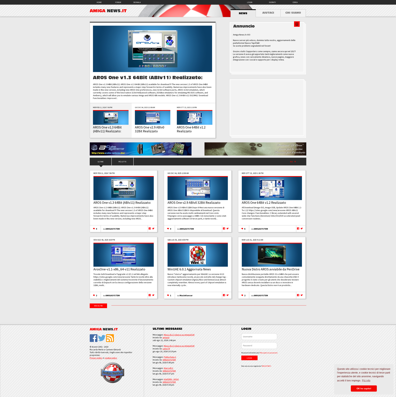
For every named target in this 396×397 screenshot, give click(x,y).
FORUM (118, 2)
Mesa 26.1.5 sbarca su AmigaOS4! (179, 334)
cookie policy (111, 357)
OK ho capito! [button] (364, 388)
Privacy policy (96, 357)
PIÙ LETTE (122, 161)
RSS (291, 161)
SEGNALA (137, 2)
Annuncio (244, 26)
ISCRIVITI (272, 2)
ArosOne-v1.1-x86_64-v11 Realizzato (119, 269)
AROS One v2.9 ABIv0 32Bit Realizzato (194, 202)
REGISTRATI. (266, 366)
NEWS (243, 13)
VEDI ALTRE (98, 306)
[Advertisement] (267, 107)
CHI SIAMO (293, 13)
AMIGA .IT (108, 11)
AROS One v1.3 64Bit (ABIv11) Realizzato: (148, 78)
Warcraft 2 (168, 368)
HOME (99, 2)
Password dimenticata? (259, 353)
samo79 (166, 348)
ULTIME (100, 161)
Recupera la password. (269, 353)
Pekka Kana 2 (170, 357)
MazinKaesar (186, 295)
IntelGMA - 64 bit (171, 379)
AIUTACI (268, 13)
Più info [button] (366, 380)
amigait (166, 337)
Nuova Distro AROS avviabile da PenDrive (270, 269)
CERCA (295, 2)
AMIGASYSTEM (112, 228)
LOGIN (249, 2)
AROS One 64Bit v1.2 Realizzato (264, 202)
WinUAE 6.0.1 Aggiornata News (189, 269)
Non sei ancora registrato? (256, 366)
